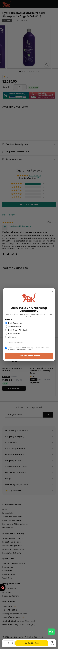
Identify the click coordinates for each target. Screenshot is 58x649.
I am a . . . (10, 319)
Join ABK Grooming (29, 355)
